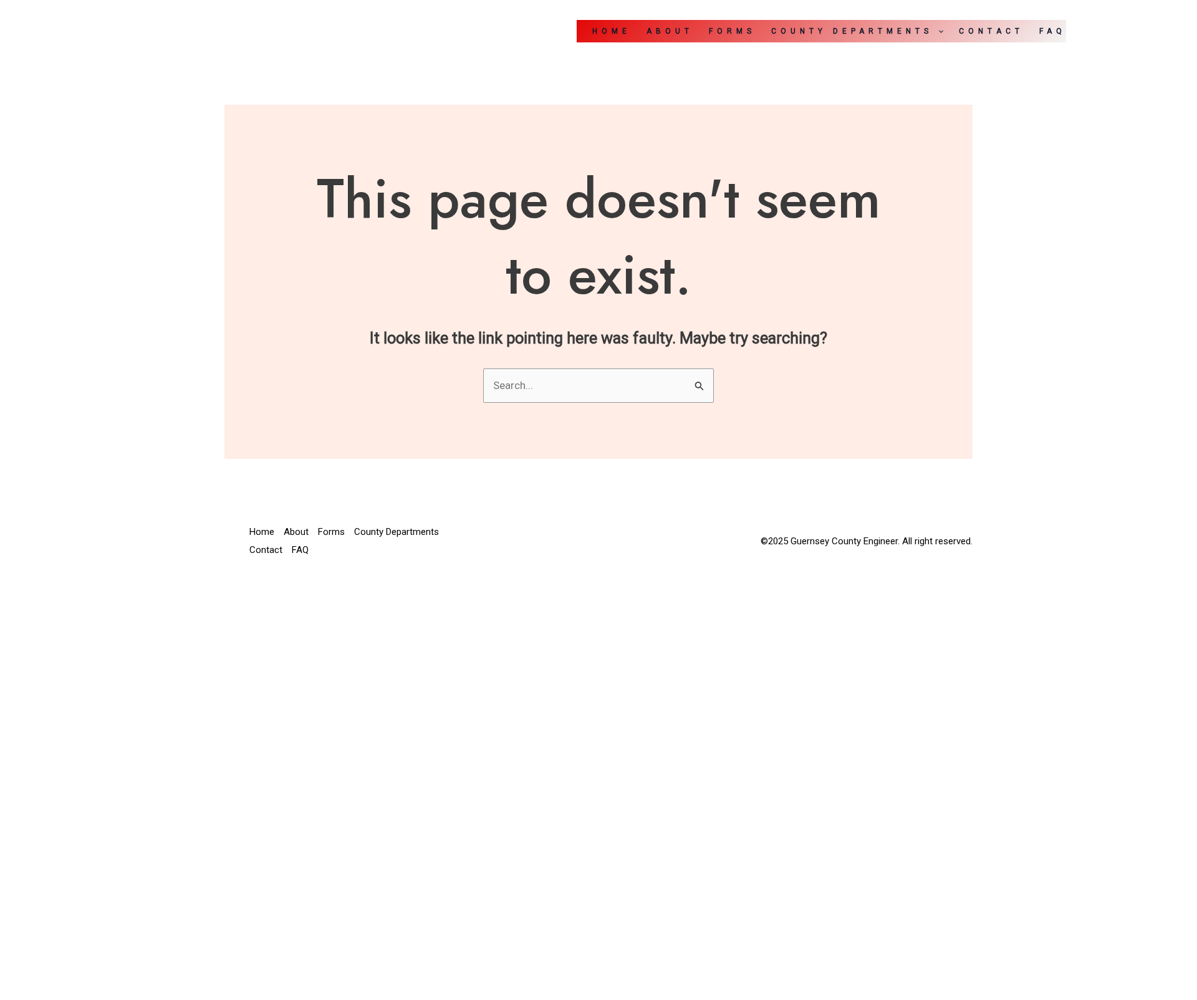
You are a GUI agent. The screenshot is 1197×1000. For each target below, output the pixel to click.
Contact (991, 31)
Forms (732, 31)
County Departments (852, 31)
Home (611, 31)
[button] (938, 31)
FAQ (1052, 31)
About (670, 31)
